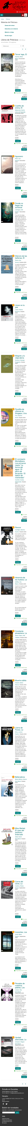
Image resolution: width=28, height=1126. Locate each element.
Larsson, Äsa (18, 990)
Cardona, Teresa (19, 886)
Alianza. (17, 685)
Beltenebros (20, 777)
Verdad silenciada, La (20, 1038)
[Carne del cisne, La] (7, 889)
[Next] (25, 49)
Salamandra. (18, 482)
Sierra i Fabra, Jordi (20, 635)
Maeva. (17, 58)
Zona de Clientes (22, 12)
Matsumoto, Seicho (20, 110)
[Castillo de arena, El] (7, 114)
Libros (2, 19)
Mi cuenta (4, 1123)
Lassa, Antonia (19, 309)
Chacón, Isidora (19, 683)
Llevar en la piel (19, 306)
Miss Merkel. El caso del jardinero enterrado (20, 831)
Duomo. (17, 532)
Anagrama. (18, 362)
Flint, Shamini (18, 415)
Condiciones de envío (7, 1121)
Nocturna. (17, 311)
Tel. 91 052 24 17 (6, 1093)
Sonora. (17, 262)
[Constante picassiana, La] (7, 639)
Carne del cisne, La (19, 882)
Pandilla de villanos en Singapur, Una (21, 411)
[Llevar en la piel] (7, 312)
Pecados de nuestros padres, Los (20, 985)
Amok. (16, 417)
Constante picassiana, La (21, 632)
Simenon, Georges (20, 360)
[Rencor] (7, 535)
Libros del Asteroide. (20, 112)
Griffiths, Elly (18, 582)
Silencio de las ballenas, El (21, 256)
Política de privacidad (7, 1120)
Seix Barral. (18, 781)
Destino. (17, 212)
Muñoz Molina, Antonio (21, 779)
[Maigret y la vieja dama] (7, 364)
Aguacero (19, 156)
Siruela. (17, 888)
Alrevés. (17, 160)
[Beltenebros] (7, 786)
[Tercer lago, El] (7, 62)
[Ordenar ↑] (23, 46)
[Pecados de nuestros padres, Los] (7, 991)
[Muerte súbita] (7, 688)
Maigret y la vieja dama (20, 356)
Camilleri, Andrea (19, 480)
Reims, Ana (18, 260)
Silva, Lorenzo (18, 732)
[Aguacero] (7, 164)
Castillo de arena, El (19, 106)
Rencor (18, 527)
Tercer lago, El (21, 54)
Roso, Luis (18, 158)
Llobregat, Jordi (19, 210)
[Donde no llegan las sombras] (7, 212)
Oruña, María (18, 934)
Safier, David (18, 837)
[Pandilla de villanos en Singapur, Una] (7, 417)
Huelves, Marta (19, 56)
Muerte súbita (20, 680)
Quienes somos (5, 1118)
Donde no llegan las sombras (19, 205)
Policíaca (8, 19)
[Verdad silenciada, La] (7, 1046)
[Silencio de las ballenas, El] (7, 264)
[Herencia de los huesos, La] (7, 585)
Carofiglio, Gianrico (20, 530)
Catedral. (17, 637)
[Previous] (22, 49)
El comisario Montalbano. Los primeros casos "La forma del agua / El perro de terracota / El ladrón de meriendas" (20, 468)
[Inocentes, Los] (7, 941)
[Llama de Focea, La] (7, 736)
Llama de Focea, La (19, 728)
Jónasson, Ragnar (19, 1042)
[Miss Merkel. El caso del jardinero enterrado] (7, 836)
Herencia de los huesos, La (21, 578)
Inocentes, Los (21, 932)
